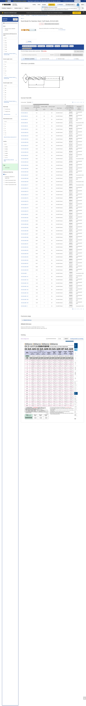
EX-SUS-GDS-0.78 (24, 207)
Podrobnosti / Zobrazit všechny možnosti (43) (10, 102)
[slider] (47, 338)
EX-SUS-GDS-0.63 (24, 162)
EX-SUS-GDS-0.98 (24, 266)
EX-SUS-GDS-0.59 (24, 152)
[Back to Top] (84, 698)
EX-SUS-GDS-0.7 (24, 119)
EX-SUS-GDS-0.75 (24, 198)
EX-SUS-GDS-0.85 (24, 227)
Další (83, 102)
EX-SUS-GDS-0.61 (24, 155)
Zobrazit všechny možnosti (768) (9, 160)
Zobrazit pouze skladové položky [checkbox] (10, 29)
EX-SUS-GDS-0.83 (24, 220)
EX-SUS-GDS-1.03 (24, 283)
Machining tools (16, 15)
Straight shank (7, 111)
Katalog (29, 41)
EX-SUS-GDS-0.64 (24, 165)
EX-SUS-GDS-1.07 (24, 296)
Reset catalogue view (25, 338)
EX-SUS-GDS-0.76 (24, 201)
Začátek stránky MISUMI (6, 15)
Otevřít (66, 338)
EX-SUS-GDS (7, 167)
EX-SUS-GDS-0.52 (24, 132)
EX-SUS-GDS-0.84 (24, 224)
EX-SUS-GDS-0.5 (24, 112)
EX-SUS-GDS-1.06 (24, 292)
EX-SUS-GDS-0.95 (24, 257)
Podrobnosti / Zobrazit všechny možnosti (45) (10, 78)
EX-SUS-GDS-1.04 (24, 286)
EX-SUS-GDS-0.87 (24, 234)
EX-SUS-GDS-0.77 (24, 204)
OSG (22, 18)
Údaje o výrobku (80, 51)
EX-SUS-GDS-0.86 (24, 230)
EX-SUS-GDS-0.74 (24, 194)
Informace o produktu (29, 58)
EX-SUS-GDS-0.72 (24, 188)
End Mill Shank (7, 109)
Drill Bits (22, 15)
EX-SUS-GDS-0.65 (24, 168)
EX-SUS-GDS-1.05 (24, 289)
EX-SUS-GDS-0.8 (24, 122)
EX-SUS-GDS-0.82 (24, 217)
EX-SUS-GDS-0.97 (24, 263)
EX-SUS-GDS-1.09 (24, 302)
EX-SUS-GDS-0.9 (24, 126)
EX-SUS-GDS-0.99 (24, 270)
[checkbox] (10, 41)
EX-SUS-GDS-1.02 (24, 279)
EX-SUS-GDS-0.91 (24, 243)
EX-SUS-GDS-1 (24, 273)
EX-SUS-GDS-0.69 (24, 181)
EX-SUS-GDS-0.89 (24, 240)
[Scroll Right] (65, 104)
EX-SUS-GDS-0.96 (24, 260)
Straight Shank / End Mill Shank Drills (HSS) (39, 15)
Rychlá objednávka (66, 54)
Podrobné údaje (61, 58)
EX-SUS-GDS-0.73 (24, 191)
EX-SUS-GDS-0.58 (24, 148)
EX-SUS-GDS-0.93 (24, 250)
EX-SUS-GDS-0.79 (24, 211)
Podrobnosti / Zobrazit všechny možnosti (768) (10, 54)
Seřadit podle (74, 108)
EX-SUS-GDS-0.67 (24, 175)
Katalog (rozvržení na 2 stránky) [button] (76, 338)
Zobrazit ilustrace (7, 114)
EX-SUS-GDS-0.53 (24, 135)
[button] (77, 1)
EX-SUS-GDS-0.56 (24, 142)
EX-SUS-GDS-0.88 (24, 237)
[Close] (78, 7)
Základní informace (27, 320)
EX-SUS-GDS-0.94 (24, 253)
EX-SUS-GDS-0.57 (24, 145)
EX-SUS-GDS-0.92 (24, 247)
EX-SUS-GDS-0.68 (24, 178)
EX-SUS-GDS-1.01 (24, 276)
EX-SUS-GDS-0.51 (24, 129)
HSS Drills (28, 15)
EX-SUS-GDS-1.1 (24, 306)
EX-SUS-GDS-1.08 (24, 299)
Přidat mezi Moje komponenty (30, 54)
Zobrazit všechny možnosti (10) (9, 137)
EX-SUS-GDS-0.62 (24, 158)
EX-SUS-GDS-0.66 (24, 171)
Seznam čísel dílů (45, 58)
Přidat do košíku (78, 54)
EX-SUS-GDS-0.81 (24, 214)
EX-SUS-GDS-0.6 (24, 116)
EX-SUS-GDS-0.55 (24, 139)
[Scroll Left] (33, 104)
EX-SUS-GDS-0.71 (24, 184)
